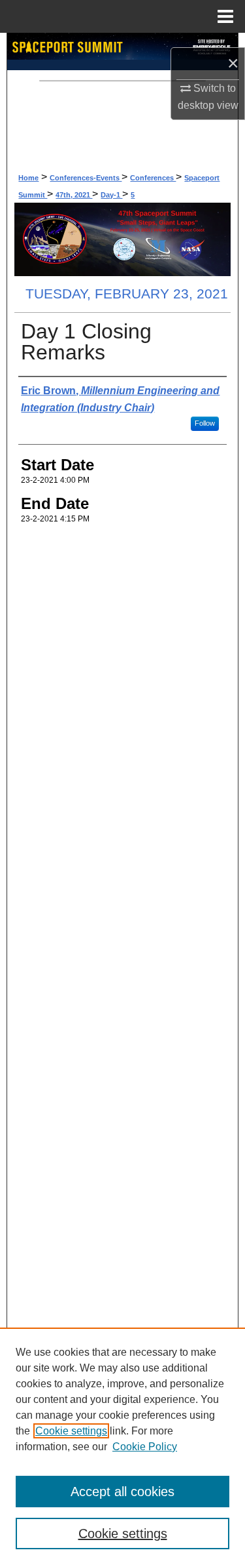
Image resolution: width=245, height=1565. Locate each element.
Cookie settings (71, 1430)
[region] (122, 1446)
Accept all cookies (122, 1491)
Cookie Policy (144, 1446)
